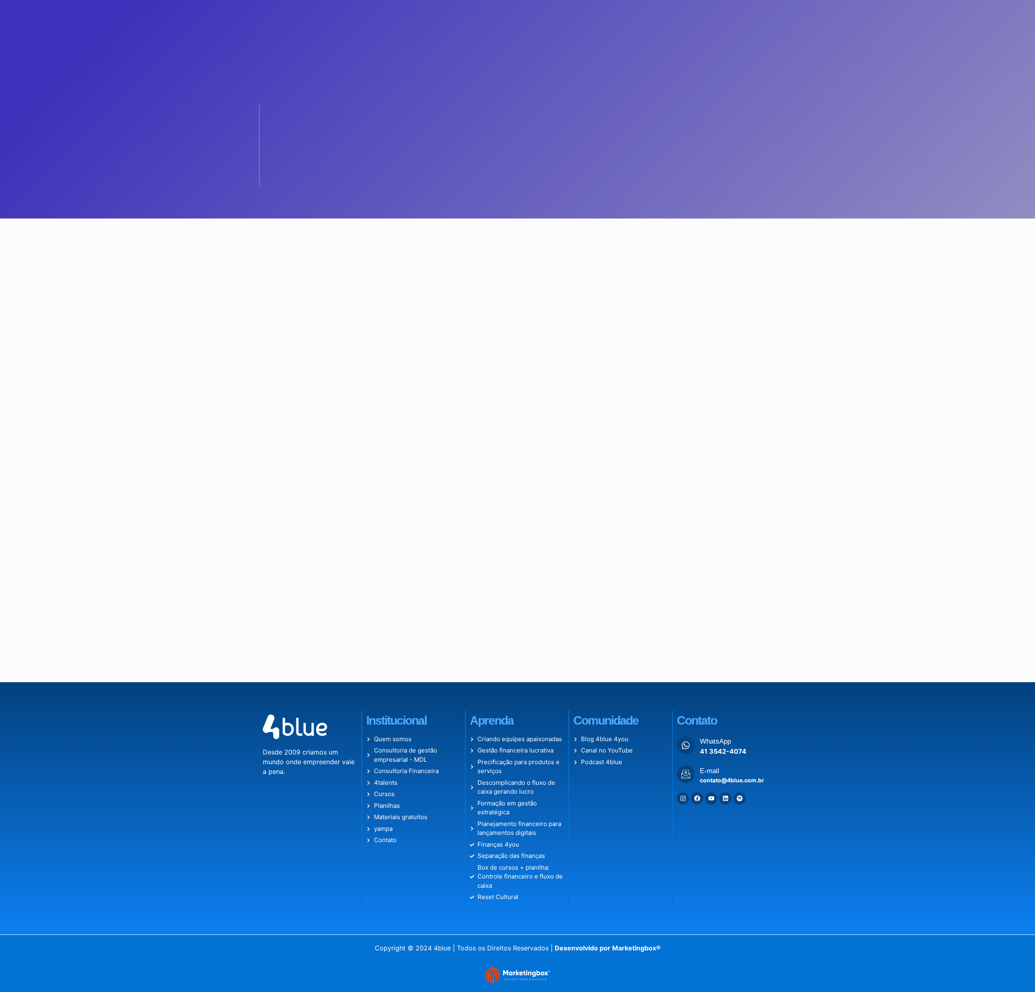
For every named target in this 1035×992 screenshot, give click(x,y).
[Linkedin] (725, 798)
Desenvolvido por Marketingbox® (608, 948)
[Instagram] (683, 798)
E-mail (709, 771)
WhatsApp (715, 741)
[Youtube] (711, 798)
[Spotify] (739, 798)
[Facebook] (697, 798)
